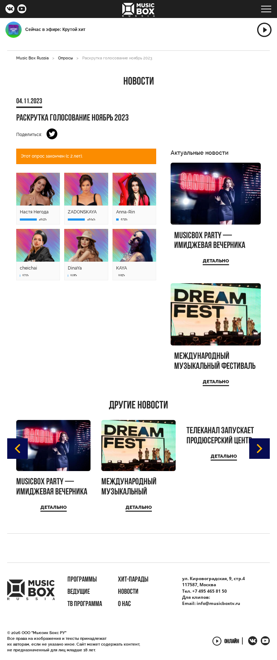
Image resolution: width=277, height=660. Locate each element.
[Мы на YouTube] (21, 9)
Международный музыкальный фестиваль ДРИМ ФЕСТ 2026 (214, 361)
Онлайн (231, 642)
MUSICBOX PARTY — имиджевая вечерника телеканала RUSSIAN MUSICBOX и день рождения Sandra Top (209, 240)
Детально (216, 260)
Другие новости (138, 406)
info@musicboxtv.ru (218, 603)
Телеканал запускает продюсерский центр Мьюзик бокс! (220, 436)
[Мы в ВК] (9, 9)
